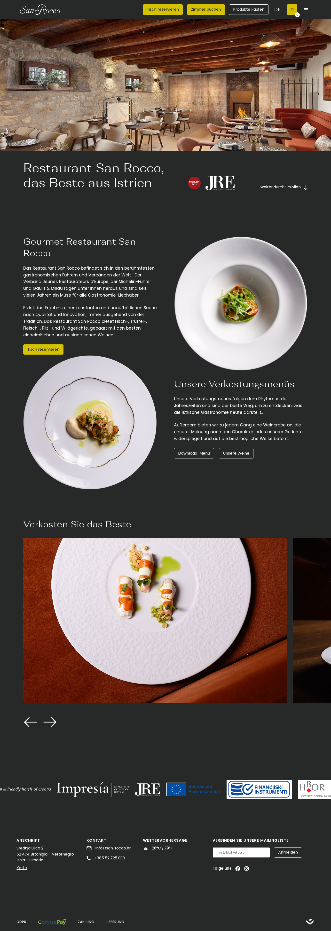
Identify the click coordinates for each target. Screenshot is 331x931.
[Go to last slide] (30, 722)
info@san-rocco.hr (113, 848)
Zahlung (86, 922)
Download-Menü (194, 453)
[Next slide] (50, 722)
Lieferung (115, 922)
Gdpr (21, 922)
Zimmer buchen (206, 9)
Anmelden (288, 852)
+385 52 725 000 (109, 858)
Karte (21, 867)
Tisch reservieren (163, 9)
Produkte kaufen (248, 9)
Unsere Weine (236, 453)
